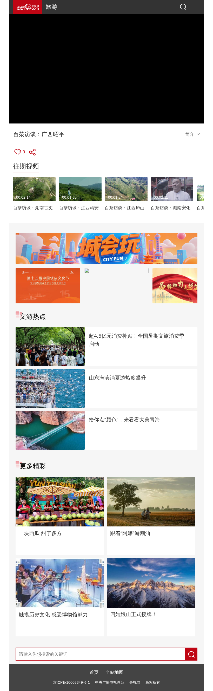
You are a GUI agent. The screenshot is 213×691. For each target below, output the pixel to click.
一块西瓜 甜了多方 (40, 533)
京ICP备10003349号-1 (71, 683)
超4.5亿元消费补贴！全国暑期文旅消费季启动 (136, 340)
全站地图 (114, 672)
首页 (94, 672)
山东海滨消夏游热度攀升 (117, 378)
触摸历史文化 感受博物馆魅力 (53, 614)
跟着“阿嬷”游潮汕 (130, 533)
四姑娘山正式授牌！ (133, 614)
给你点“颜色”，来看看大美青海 (124, 419)
